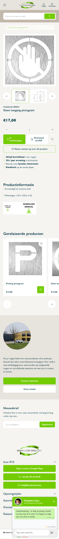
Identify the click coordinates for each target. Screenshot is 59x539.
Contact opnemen (29, 381)
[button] (7, 60)
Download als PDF (39, 139)
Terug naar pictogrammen (18, 27)
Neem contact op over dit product (31, 149)
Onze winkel (29, 389)
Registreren (47, 424)
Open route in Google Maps (29, 468)
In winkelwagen (15, 139)
